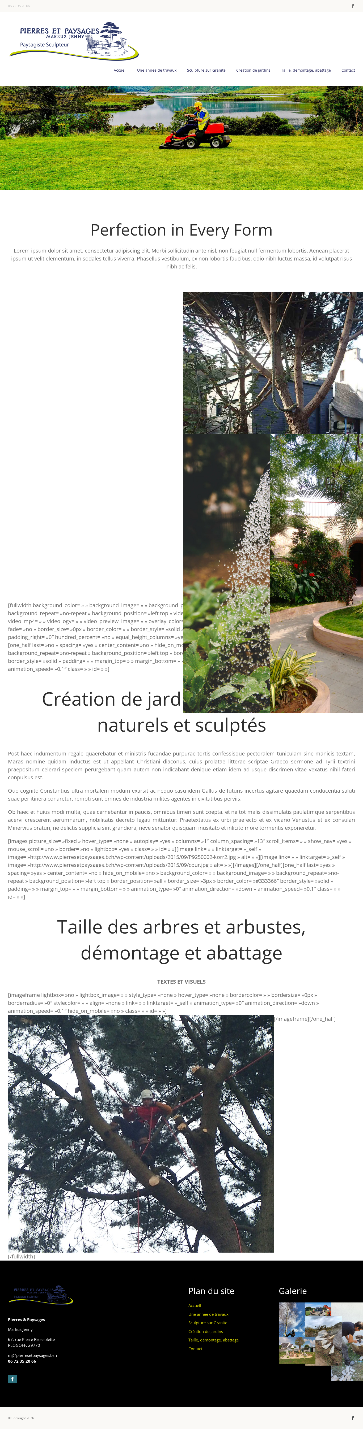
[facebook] (353, 6)
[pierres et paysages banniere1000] (74, 22)
